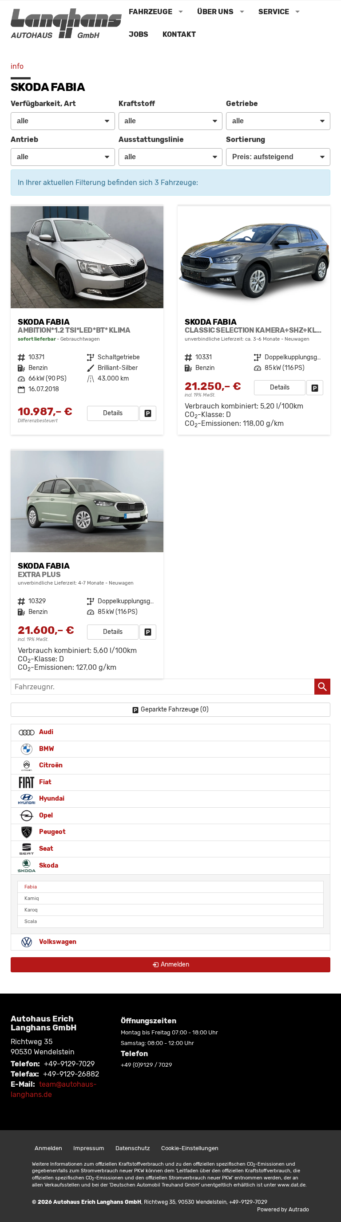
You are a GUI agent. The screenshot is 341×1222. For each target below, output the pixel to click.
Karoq (31, 910)
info (17, 66)
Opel (45, 815)
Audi (45, 732)
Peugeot (52, 832)
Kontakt (179, 34)
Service (273, 12)
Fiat (45, 782)
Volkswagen (57, 942)
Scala (30, 921)
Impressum (88, 1148)
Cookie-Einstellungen (189, 1148)
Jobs (138, 34)
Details (113, 413)
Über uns (215, 12)
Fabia (30, 887)
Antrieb (24, 139)
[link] (147, 413)
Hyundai (51, 798)
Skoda (48, 865)
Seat (45, 849)
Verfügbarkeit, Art (43, 103)
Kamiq (31, 898)
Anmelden (48, 1148)
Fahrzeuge (150, 12)
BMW (46, 749)
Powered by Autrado (283, 1209)
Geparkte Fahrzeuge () (175, 709)
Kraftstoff (137, 103)
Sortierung (245, 139)
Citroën (50, 765)
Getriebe (242, 103)
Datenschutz (132, 1148)
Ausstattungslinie (151, 139)
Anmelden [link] (175, 964)
